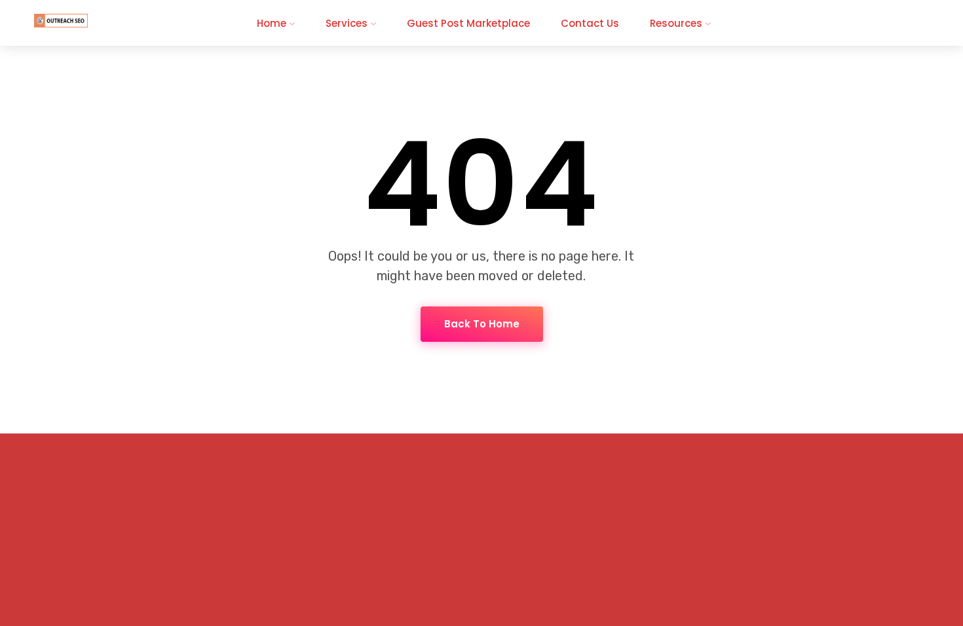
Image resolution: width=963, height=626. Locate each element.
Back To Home (481, 324)
